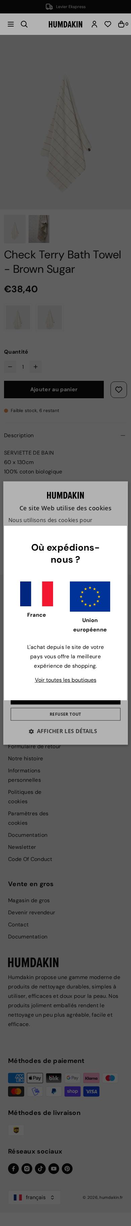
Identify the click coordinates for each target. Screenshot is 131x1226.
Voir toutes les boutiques (65, 679)
